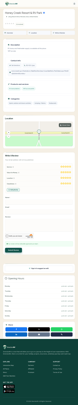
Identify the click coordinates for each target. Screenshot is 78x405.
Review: (8, 217)
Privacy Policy (57, 369)
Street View (66, 125)
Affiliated (31, 369)
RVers (5, 372)
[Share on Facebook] (16, 329)
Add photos (14, 190)
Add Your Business (9, 376)
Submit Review (13, 250)
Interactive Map (8, 365)
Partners (31, 365)
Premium (31, 372)
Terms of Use (57, 372)
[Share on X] (39, 329)
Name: (7, 197)
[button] (8, 132)
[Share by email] (39, 334)
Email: (7, 207)
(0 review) (19, 24)
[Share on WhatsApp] (62, 329)
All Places (6, 369)
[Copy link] (62, 334)
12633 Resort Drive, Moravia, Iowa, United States (23, 16)
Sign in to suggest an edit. (40, 268)
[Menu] (75, 4)
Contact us (56, 365)
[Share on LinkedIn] (16, 334)
